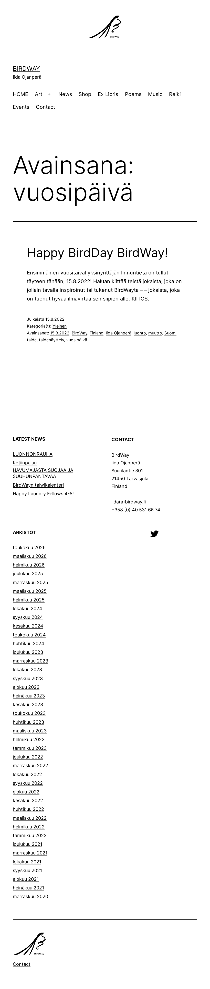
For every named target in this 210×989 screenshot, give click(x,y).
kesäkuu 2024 (28, 626)
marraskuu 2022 (30, 765)
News (65, 94)
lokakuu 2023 (27, 669)
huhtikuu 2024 (28, 643)
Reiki (175, 94)
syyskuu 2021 (27, 870)
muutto (155, 332)
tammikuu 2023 (30, 748)
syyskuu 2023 (28, 678)
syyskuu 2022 (28, 783)
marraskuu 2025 (30, 582)
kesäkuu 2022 (28, 800)
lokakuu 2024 (27, 608)
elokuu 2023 (26, 687)
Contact (45, 107)
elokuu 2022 (26, 791)
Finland (96, 332)
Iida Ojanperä (118, 332)
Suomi (170, 332)
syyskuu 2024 (28, 617)
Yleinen (59, 326)
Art (38, 94)
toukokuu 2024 (29, 634)
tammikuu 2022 (30, 835)
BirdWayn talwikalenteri (38, 485)
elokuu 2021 (26, 879)
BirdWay (26, 68)
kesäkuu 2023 (28, 704)
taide (32, 339)
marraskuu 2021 (30, 852)
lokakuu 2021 (27, 861)
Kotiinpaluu (25, 462)
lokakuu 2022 (27, 774)
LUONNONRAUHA (32, 454)
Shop (85, 94)
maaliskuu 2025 (30, 591)
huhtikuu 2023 (28, 722)
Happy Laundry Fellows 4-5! (43, 493)
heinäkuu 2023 (29, 695)
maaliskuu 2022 (30, 818)
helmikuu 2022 (29, 826)
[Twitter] (154, 533)
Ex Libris (108, 94)
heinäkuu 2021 (28, 887)
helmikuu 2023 (29, 739)
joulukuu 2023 (28, 652)
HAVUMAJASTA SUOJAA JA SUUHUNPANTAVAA (43, 473)
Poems (133, 94)
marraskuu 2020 (30, 896)
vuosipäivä (76, 339)
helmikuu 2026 (29, 565)
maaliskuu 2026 (30, 556)
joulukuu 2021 (27, 844)
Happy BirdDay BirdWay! (97, 252)
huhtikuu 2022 (28, 809)
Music (155, 94)
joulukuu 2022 (28, 756)
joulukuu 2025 (28, 573)
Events (21, 107)
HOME (20, 94)
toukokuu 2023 (29, 713)
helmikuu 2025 (29, 599)
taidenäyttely (51, 339)
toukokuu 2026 (29, 547)
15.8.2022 (59, 332)
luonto (140, 332)
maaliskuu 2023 (30, 730)
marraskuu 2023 (30, 661)
